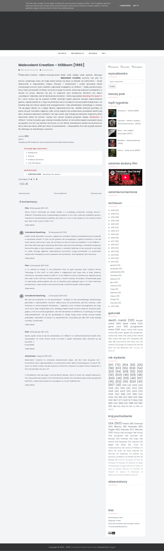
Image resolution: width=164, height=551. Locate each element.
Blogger (112, 547)
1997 (115, 400)
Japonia (135, 442)
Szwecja (138, 423)
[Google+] (34, 179)
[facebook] (113, 67)
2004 (134, 385)
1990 (130, 397)
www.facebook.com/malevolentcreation (57, 142)
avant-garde (123, 332)
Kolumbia (136, 469)
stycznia (114, 303)
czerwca (114, 285)
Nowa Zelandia (133, 451)
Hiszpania (123, 442)
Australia (134, 435)
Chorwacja (129, 460)
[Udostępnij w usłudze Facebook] (27, 184)
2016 (113, 244)
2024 (113, 217)
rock (110, 341)
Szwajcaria (118, 435)
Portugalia (112, 463)
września (114, 275)
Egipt (123, 466)
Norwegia (128, 432)
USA (36, 70)
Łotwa (134, 475)
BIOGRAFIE (93, 53)
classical (130, 345)
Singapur (122, 463)
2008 (110, 388)
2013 (113, 255)
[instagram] (137, 67)
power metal (137, 335)
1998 (123, 394)
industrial (135, 338)
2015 (113, 248)
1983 (109, 409)
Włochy (139, 429)
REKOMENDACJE (77, 53)
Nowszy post (24, 193)
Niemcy (118, 426)
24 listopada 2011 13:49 (39, 265)
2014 (113, 251)
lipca (112, 282)
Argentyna (124, 454)
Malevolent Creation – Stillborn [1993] (51, 65)
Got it (136, 6)
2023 (113, 220)
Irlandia (130, 457)
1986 (137, 406)
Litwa (138, 460)
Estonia (130, 466)
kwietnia (114, 292)
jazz (124, 338)
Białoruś (121, 457)
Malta (110, 451)
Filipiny (138, 466)
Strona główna (60, 193)
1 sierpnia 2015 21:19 (44, 356)
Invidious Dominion (36, 159)
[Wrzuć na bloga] (23, 184)
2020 (113, 231)
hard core (122, 335)
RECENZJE (62, 53)
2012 (113, 258)
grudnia (113, 265)
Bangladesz (115, 466)
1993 (22, 70)
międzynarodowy (114, 448)
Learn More (125, 6)
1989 (114, 406)
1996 (121, 403)
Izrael (120, 451)
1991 (120, 397)
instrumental (121, 342)
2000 (111, 378)
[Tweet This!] (31, 179)
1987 (140, 403)
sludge (121, 345)
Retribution (33, 152)
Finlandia (124, 439)
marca (113, 296)
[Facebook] (29, 179)
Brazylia (111, 439)
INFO (104, 53)
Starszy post (96, 193)
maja (112, 289)
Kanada (125, 429)
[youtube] (125, 67)
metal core (134, 342)
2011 (112, 262)
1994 (135, 400)
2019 (113, 234)
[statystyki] (111, 533)
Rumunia (111, 457)
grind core (114, 326)
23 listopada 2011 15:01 (58, 232)
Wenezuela (135, 472)
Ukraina (123, 472)
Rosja (136, 439)
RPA (138, 457)
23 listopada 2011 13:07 (39, 208)
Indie (110, 469)
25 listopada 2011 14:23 (39, 332)
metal (115, 338)
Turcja (135, 445)
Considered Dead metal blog (83, 547)
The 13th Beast (34, 163)
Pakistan (111, 472)
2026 (113, 210)
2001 (125, 400)
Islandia (136, 454)
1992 (140, 397)
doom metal (126, 329)
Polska (125, 423)
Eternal (31, 156)
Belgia (110, 445)
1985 (130, 406)
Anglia (111, 429)
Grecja (140, 432)
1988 (131, 403)
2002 (110, 397)
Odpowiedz (29, 225)
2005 (110, 394)
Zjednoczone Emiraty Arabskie (118, 475)
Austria (111, 442)
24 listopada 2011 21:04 (58, 295)
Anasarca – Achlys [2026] (128, 110)
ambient (111, 345)
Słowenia (132, 463)
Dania (123, 445)
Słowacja (111, 454)
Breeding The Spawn (51, 174)
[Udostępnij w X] (25, 184)
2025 (113, 214)
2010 (113, 306)
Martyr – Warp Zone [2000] (129, 150)
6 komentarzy (47, 70)
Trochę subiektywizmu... (118, 526)
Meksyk (137, 448)
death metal (29, 70)
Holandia (132, 426)
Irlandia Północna (122, 469)
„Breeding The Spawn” (91, 96)
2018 (113, 238)
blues (110, 351)
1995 (110, 403)
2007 (111, 385)
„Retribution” (94, 117)
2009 (118, 375)
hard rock (112, 348)
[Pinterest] (36, 179)
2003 (134, 391)
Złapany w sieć (114, 520)
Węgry (140, 463)
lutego (113, 299)
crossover (136, 348)
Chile (120, 460)
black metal (129, 323)
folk (138, 345)
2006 (110, 391)
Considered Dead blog (35, 232)
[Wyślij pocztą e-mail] (20, 184)
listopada (114, 268)
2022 (113, 224)
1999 (135, 394)
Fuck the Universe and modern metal (123, 523)
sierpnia (113, 279)
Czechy (128, 448)
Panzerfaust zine (115, 517)
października (115, 272)
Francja (117, 432)
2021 (113, 227)
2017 (113, 241)
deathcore (124, 348)
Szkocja (111, 460)
